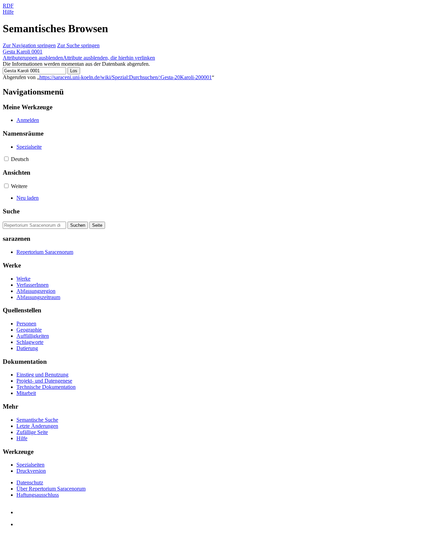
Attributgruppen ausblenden (33, 58)
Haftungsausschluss (37, 495)
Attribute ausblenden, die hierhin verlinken (109, 58)
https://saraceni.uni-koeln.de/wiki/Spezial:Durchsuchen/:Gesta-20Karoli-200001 (125, 77)
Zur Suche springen (78, 45)
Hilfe (8, 12)
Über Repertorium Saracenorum (51, 489)
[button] (6, 159)
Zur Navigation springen (29, 45)
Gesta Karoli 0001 (22, 51)
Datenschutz (29, 482)
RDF (8, 6)
